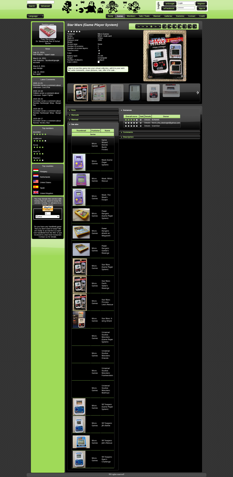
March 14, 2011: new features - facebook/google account (46, 60)
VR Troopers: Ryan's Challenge (107, 459)
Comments (128, 132)
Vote (73, 110)
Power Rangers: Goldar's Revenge (105, 249)
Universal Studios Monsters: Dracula (106, 354)
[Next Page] (197, 92)
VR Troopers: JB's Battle (107, 424)
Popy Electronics (48, 39)
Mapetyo (36, 158)
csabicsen (37, 138)
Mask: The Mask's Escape (106, 197)
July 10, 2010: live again (39, 73)
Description (128, 137)
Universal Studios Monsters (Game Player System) (107, 337)
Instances (127, 110)
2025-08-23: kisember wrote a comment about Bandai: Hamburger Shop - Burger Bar (47, 102)
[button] (32, 6)
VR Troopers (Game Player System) (107, 406)
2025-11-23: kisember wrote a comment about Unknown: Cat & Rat (47, 85)
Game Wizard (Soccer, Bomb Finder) (105, 145)
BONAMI (155, 119)
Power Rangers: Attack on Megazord (106, 232)
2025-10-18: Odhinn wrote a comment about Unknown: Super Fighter (46, 93)
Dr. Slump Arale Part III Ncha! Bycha (48, 42)
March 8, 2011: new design (39, 67)
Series (93, 134)
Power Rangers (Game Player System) (107, 214)
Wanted (74, 119)
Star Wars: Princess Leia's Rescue (107, 302)
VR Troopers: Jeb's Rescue (107, 441)
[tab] (93, 110)
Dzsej (35, 145)
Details (147, 119)
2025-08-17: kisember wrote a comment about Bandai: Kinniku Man (47, 121)
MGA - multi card (105, 36)
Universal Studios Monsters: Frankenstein (107, 372)
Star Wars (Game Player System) (107, 267)
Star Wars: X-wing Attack (107, 319)
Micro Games (95, 144)
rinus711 (36, 151)
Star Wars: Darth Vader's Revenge (106, 284)
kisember (37, 132)
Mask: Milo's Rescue (107, 179)
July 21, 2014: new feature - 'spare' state (44, 53)
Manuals (75, 115)
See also (74, 124)
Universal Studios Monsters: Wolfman (106, 389)
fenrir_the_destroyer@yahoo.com (166, 123)
